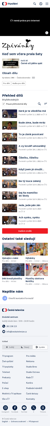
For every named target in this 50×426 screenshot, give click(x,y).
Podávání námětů (34, 388)
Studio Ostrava (33, 372)
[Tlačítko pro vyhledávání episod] (39, 103)
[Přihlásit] (41, 4)
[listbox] (25, 347)
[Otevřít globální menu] (47, 4)
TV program (7, 356)
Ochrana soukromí (18, 421)
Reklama (30, 361)
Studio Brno (31, 366)
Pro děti (6, 83)
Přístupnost (33, 421)
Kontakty (30, 399)
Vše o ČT (6, 399)
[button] (10, 113)
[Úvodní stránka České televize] (13, 310)
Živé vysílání (7, 361)
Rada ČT (30, 377)
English (5, 421)
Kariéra (29, 382)
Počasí (5, 382)
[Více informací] (46, 33)
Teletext (6, 372)
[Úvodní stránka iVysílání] (10, 3)
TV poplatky (7, 366)
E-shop (5, 388)
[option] (10, 347)
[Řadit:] (45, 103)
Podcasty (6, 377)
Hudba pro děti (19, 83)
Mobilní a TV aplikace (11, 393)
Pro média (30, 356)
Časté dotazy (32, 393)
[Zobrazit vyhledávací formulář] (35, 4)
